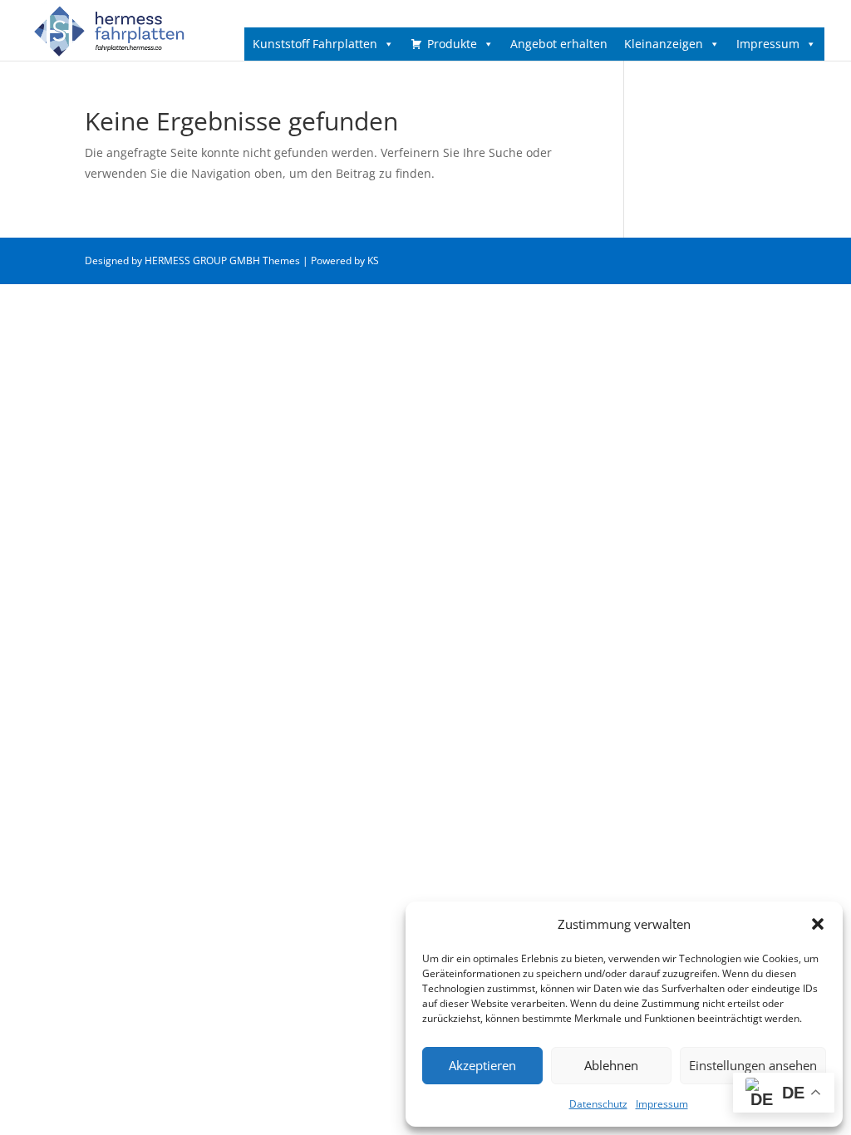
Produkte (452, 44)
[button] (817, 924)
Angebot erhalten (559, 44)
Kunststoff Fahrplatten (315, 44)
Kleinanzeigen (663, 44)
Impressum (662, 1104)
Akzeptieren (482, 1065)
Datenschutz (598, 1104)
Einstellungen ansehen (753, 1065)
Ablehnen (611, 1065)
